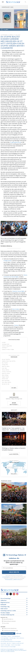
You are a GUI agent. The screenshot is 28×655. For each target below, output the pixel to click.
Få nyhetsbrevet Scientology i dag (10, 630)
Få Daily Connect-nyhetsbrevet (9, 628)
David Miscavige (12, 638)
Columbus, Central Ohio (6, 371)
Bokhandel (3, 604)
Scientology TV (4, 347)
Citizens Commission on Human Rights (8, 646)
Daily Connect (4, 608)
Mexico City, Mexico (5, 366)
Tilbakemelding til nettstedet (9, 621)
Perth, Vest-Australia (5, 380)
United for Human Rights (18, 291)
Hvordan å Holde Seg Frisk (7, 614)
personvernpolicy (6, 577)
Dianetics (9, 636)
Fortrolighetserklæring (9, 650)
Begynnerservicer (5, 602)
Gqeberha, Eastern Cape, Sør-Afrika (8, 361)
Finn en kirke (6, 623)
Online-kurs (3, 600)
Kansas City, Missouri (6, 373)
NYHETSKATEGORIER (14, 340)
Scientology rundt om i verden (8, 610)
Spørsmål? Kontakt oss (8, 619)
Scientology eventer (5, 344)
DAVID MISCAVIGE (14, 397)
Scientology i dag (5, 606)
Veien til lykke (15, 309)
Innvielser (4, 342)
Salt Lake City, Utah (5, 384)
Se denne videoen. (6, 246)
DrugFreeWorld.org (15, 142)
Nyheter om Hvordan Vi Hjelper (8, 349)
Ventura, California (5, 370)
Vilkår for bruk (17, 579)
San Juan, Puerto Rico (6, 359)
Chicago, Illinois (5, 364)
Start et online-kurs (20, 638)
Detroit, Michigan (5, 375)
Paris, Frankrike (5, 363)
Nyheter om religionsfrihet (7, 346)
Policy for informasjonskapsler (20, 650)
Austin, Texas (4, 368)
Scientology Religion (5, 638)
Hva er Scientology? (6, 598)
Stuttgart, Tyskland (5, 377)
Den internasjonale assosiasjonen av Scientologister (11, 641)
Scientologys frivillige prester (6, 639)
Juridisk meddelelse (11, 651)
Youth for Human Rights (15, 644)
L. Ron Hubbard (4, 636)
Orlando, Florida (5, 378)
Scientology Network (16, 636)
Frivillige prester (7, 260)
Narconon (9, 643)
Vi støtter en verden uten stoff (17, 643)
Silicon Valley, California (6, 382)
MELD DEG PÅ (14, 572)
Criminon (16, 325)
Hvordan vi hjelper (5, 612)
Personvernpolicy (8, 579)
